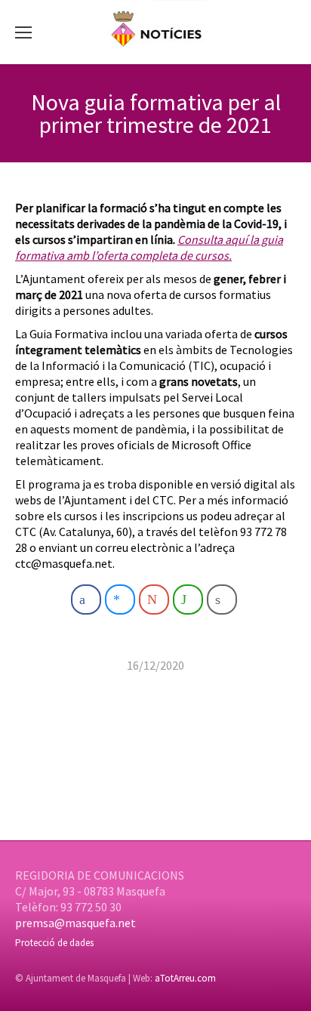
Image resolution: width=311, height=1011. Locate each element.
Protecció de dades (54, 942)
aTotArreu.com (185, 978)
